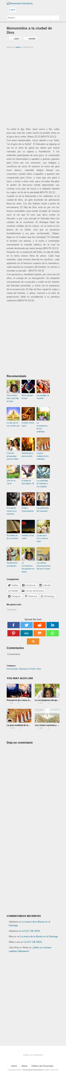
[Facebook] (13, 625)
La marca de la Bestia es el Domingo (39, 936)
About (24, 1066)
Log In (12, 10)
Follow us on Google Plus (32, 1059)
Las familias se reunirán (43, 396)
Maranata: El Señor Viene (30, 669)
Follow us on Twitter (21, 1059)
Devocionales (12, 669)
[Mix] (39, 633)
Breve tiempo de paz (27, 396)
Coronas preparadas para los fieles (12, 456)
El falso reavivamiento (28, 509)
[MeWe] (26, 633)
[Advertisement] (33, 87)
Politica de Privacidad (42, 1066)
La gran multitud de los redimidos (43, 456)
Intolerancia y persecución (27, 454)
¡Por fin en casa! (11, 482)
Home (14, 1066)
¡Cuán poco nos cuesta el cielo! (42, 538)
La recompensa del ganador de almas (28, 567)
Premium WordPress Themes (44, 1059)
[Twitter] (26, 625)
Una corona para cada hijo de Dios (13, 398)
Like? (17, 39)
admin (17, 47)
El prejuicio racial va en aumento (12, 511)
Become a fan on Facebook (27, 1059)
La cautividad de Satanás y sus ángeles (42, 484)
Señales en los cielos (28, 537)
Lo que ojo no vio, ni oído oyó (13, 424)
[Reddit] (39, 625)
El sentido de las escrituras (12, 537)
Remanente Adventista (32, 1070)
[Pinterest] (13, 633)
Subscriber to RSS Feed (38, 1059)
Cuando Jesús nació (28, 424)
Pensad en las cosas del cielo (21, 700)
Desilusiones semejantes (12, 564)
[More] (33, 641)
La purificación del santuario (43, 509)
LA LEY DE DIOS (31, 931)
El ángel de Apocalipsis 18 (28, 482)
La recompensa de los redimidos (42, 427)
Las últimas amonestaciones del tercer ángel (43, 566)
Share (32, 39)
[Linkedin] (52, 625)
